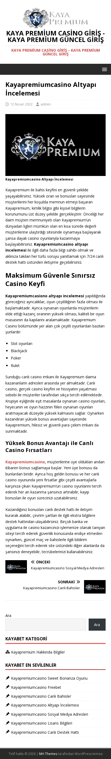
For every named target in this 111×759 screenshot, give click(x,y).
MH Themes (48, 753)
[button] (104, 69)
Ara (8, 615)
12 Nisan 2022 (21, 104)
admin (45, 104)
